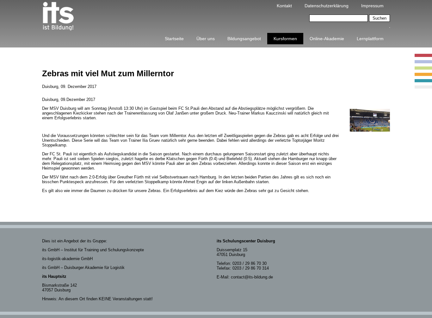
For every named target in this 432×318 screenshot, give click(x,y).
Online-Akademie (327, 38)
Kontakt (284, 5)
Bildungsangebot (244, 38)
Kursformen (285, 38)
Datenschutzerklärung (327, 5)
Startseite (174, 38)
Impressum (372, 5)
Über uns (205, 38)
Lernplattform (370, 38)
